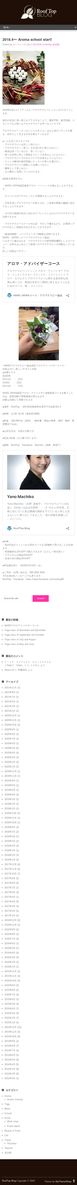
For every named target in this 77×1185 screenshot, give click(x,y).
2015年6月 (9, 999)
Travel (7, 1140)
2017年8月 (9, 883)
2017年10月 (10, 873)
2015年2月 (9, 1017)
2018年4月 (9, 845)
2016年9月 (9, 929)
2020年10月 (10, 724)
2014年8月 (9, 1045)
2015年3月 (9, 1013)
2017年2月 (9, 911)
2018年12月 (10, 813)
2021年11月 (10, 687)
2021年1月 (9, 710)
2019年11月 (10, 776)
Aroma (48, 44)
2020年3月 (9, 757)
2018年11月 (10, 817)
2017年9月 (9, 878)
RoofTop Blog (9, 1180)
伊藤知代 (22, 670)
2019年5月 (9, 790)
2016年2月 (9, 962)
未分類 (56, 44)
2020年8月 (9, 734)
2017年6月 (9, 892)
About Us (9, 670)
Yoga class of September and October (24, 634)
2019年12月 (10, 771)
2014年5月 (9, 1059)
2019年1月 (9, 808)
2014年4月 (9, 1064)
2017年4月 (9, 901)
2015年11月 (10, 976)
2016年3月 (9, 957)
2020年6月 (9, 743)
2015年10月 (10, 980)
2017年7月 (9, 887)
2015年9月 (9, 985)
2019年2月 (9, 804)
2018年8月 (9, 827)
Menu (7, 1108)
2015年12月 (10, 971)
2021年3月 (9, 706)
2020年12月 (10, 715)
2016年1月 (9, 966)
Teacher (8, 1148)
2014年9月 (9, 1041)
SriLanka (11, 1143)
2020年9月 (9, 729)
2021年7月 (9, 697)
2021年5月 (9, 701)
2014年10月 (10, 1036)
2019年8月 (9, 780)
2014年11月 (10, 1031)
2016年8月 (9, 934)
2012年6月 (9, 1078)
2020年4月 (9, 752)
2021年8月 (9, 692)
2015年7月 (9, 994)
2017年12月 (10, 864)
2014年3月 (9, 1069)
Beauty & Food (12, 1130)
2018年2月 (9, 855)
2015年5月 (9, 1004)
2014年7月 (9, 1050)
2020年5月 (9, 748)
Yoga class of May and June (19, 644)
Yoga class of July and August (20, 639)
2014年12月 (10, 1027)
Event (7, 1118)
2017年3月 (9, 906)
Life (6, 1135)
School (8, 1113)
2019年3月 (9, 799)
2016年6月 (9, 943)
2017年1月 (9, 915)
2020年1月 (9, 766)
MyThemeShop (63, 1181)
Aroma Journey (15, 1099)
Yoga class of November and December (25, 630)
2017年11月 (10, 869)
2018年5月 (9, 841)
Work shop (12, 1121)
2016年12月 (10, 920)
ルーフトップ (19, 44)
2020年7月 (9, 738)
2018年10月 (10, 822)
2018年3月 (9, 850)
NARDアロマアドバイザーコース (21, 625)
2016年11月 (10, 924)
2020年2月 (9, 762)
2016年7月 (9, 938)
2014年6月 (9, 1055)
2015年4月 (9, 1008)
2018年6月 (9, 836)
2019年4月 (9, 794)
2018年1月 (9, 859)
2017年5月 (9, 897)
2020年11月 (10, 720)
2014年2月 (9, 1073)
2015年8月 (9, 990)
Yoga (7, 1104)
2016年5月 (9, 948)
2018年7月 (9, 831)
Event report (13, 1126)
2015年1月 (9, 1022)
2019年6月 (9, 785)
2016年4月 (9, 952)
